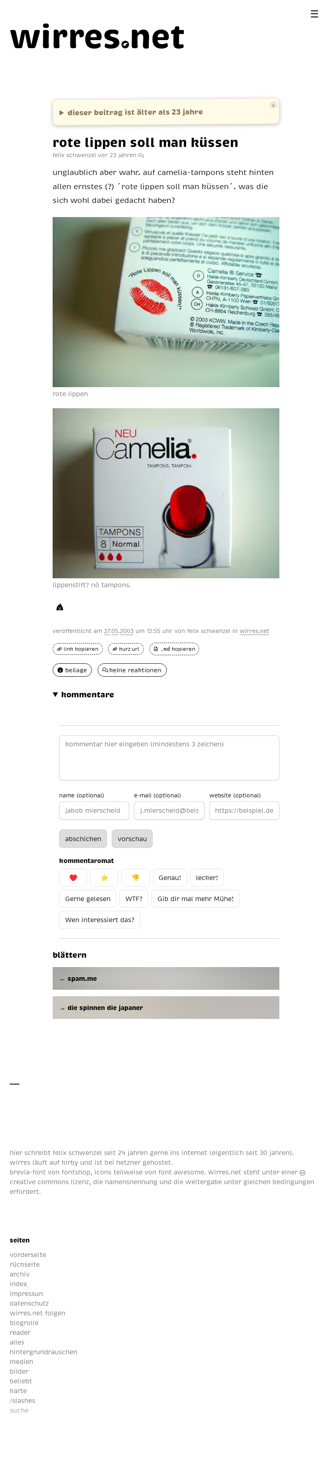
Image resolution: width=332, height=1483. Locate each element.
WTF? (134, 898)
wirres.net (254, 630)
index (18, 1283)
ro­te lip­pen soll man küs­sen (145, 141)
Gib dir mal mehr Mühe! (195, 898)
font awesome (181, 1172)
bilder (19, 1371)
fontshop (76, 1172)
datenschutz (29, 1303)
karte (18, 1390)
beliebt (21, 1381)
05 (114, 630)
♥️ (73, 877)
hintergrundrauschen (43, 1351)
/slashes (22, 1400)
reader (20, 1332)
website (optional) (235, 795)
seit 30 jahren (267, 1152)
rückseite (25, 1264)
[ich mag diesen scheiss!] (59, 607)
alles (17, 1342)
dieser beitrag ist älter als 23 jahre (135, 111)
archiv (20, 1274)
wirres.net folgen (37, 1313)
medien (21, 1361)
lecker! (207, 877)
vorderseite (28, 1254)
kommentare (87, 694)
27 (107, 630)
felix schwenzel (208, 630)
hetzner (128, 1162)
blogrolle (24, 1322)
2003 (127, 630)
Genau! (170, 877)
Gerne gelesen (88, 898)
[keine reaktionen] (141, 154)
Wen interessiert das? (99, 919)
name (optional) (81, 795)
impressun (26, 1293)
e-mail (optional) (157, 795)
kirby (70, 1162)
